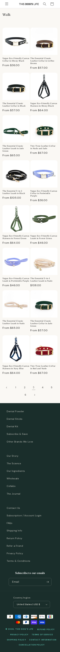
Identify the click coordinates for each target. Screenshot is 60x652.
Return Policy (14, 538)
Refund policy (45, 629)
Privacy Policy (15, 553)
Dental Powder (15, 411)
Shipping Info (14, 530)
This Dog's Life (24, 629)
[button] (6, 4)
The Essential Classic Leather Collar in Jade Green (41, 323)
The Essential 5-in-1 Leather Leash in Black (13, 192)
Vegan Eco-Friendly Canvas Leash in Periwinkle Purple (15, 279)
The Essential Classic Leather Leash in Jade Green (13, 148)
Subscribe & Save (17, 433)
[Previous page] (6, 387)
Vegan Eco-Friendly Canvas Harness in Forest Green (15, 237)
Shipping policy (16, 640)
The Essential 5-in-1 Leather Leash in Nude (41, 279)
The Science (14, 463)
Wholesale (13, 478)
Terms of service (42, 634)
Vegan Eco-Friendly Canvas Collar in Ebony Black (15, 59)
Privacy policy (19, 634)
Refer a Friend (15, 545)
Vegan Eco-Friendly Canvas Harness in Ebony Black (43, 104)
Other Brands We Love (20, 441)
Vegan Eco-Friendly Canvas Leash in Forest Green (43, 237)
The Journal (13, 493)
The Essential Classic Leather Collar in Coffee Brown (42, 60)
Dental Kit (12, 426)
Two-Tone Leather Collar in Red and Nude (43, 367)
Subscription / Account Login (24, 515)
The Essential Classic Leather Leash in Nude (13, 322)
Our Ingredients (16, 470)
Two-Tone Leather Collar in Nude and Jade (43, 147)
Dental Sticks (14, 418)
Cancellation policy (32, 645)
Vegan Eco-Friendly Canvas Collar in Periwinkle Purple (43, 193)
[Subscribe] (47, 582)
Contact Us (13, 507)
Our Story (12, 455)
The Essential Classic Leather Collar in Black (14, 104)
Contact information (42, 640)
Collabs (11, 486)
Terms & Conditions (18, 560)
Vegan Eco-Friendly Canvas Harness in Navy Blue (15, 367)
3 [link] (33, 387)
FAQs (9, 523)
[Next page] (34, 395)
